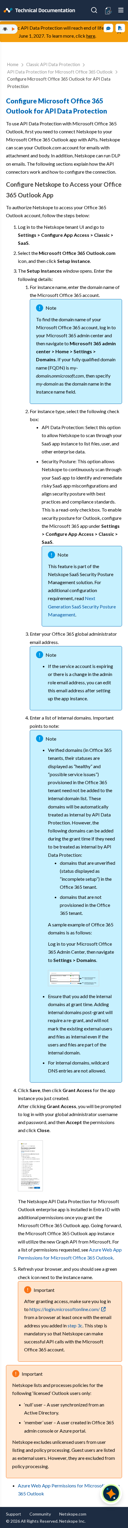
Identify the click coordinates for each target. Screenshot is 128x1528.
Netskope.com (72, 1513)
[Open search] (94, 10)
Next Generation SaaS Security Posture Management (82, 606)
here (90, 36)
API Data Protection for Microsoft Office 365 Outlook (60, 71)
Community (40, 1513)
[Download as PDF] (120, 28)
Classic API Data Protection (53, 64)
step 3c (75, 1325)
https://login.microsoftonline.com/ (64, 1309)
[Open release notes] (108, 10)
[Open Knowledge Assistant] (111, 1493)
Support (13, 1513)
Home (12, 64)
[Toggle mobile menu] (120, 10)
